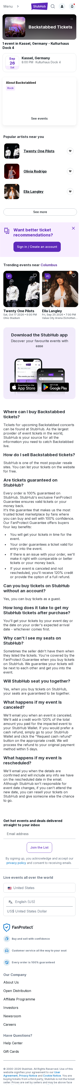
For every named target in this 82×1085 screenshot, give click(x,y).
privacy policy (16, 863)
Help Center (13, 1043)
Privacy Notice (28, 1075)
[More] (72, 19)
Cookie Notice (52, 1075)
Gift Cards (11, 1051)
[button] (15, 6)
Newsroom (12, 1016)
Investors (10, 1007)
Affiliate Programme (19, 999)
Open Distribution (17, 991)
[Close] (73, 228)
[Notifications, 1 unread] (72, 6)
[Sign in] (62, 6)
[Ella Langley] (60, 295)
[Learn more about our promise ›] (18, 927)
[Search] (52, 6)
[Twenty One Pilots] (21, 295)
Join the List (39, 847)
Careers (9, 1024)
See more (40, 212)
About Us (11, 982)
